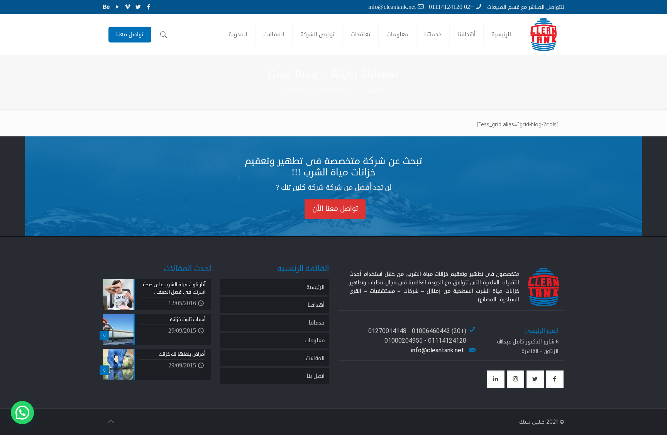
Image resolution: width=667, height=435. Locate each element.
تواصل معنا (130, 35)
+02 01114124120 (451, 7)
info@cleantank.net (392, 7)
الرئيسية (377, 89)
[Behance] (107, 7)
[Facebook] (148, 7)
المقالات (315, 358)
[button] (22, 412)
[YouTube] (117, 7)
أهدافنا (316, 305)
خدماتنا (317, 322)
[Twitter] (138, 7)
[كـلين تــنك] (543, 34)
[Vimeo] (128, 7)
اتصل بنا (316, 376)
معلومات (315, 340)
